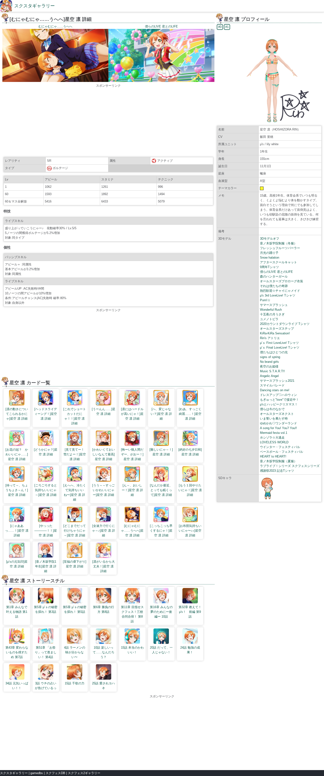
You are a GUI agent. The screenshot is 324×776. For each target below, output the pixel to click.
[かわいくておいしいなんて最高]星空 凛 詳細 (103, 454)
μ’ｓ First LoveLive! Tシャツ (279, 343)
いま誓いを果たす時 (274, 418)
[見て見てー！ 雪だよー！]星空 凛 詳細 (75, 454)
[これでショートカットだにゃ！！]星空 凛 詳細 (74, 416)
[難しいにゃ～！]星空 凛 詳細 (161, 452)
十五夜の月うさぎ (272, 314)
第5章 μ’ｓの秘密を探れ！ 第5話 (74, 609)
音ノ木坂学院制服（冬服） (278, 243)
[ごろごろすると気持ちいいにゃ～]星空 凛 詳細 (45, 490)
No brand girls (269, 361)
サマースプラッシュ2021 (277, 380)
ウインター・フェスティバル (280, 447)
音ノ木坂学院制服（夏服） (278, 461)
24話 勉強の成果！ (190, 650)
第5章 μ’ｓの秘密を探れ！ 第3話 (45, 609)
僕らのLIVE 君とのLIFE (276, 272)
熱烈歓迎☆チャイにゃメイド (280, 290)
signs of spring (270, 357)
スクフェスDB (55, 773)
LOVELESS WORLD (274, 442)
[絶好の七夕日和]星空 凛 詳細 (190, 452)
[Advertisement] (108, 121)
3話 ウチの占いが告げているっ (45, 686)
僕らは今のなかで (272, 409)
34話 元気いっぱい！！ (16, 686)
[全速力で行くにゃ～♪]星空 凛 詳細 (103, 530)
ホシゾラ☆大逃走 (272, 437)
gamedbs (36, 773)
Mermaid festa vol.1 (273, 433)
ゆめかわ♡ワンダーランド (278, 423)
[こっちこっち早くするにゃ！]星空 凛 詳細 (161, 530)
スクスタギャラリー (34, 5)
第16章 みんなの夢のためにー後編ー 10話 (161, 611)
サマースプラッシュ (274, 305)
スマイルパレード (272, 385)
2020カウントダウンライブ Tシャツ (285, 324)
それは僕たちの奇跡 (274, 286)
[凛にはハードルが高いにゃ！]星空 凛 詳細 (132, 413)
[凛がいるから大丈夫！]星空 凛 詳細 (103, 566)
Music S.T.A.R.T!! (272, 371)
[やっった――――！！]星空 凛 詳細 (45, 530)
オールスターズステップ (277, 328)
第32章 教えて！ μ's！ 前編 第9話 (190, 611)
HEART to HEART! (273, 456)
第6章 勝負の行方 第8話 (103, 609)
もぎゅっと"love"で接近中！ (279, 399)
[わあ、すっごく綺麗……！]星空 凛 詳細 (190, 413)
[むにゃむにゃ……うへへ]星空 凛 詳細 (132, 530)
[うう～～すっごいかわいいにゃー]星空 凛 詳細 (103, 490)
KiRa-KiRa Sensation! (275, 333)
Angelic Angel (269, 376)
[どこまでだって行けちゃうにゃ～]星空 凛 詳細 (74, 530)
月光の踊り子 (269, 253)
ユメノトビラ (269, 319)
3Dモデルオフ (269, 238)
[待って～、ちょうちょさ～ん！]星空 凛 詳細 (16, 490)
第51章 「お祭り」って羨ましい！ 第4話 (45, 652)
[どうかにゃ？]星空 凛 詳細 (45, 452)
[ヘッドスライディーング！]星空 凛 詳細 (45, 413)
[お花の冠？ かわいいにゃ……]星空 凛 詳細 (16, 454)
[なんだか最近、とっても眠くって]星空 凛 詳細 (161, 490)
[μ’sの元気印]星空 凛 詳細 (17, 564)
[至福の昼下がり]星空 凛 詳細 (74, 564)
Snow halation (269, 257)
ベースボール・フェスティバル (281, 451)
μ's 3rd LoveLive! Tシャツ (277, 295)
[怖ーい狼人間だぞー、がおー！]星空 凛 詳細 (132, 454)
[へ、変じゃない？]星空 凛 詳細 (161, 413)
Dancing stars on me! (274, 390)
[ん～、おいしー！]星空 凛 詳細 (132, 490)
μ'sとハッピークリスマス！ (279, 404)
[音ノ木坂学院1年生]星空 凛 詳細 (45, 566)
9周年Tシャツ (269, 267)
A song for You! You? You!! (278, 428)
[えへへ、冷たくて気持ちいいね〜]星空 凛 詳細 (74, 492)
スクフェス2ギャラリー (84, 773)
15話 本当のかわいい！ (132, 650)
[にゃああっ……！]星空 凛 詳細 (16, 530)
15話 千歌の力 (74, 683)
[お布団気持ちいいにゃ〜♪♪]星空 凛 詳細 (190, 530)
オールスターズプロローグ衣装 (281, 281)
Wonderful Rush (271, 309)
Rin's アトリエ (270, 338)
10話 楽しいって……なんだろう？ (103, 652)
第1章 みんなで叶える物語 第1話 (16, 611)
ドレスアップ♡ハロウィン (278, 395)
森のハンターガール (274, 276)
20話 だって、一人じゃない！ (161, 650)
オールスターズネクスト (277, 414)
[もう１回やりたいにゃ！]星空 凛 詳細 (190, 490)
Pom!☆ (265, 300)
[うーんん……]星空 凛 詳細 (103, 411)
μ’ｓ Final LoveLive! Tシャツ (279, 347)
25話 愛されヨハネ (103, 686)
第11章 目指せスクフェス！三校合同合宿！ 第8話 (132, 614)
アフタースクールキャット (278, 262)
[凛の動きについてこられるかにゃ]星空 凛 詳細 (16, 413)
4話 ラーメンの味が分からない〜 (74, 652)
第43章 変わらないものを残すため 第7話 (16, 652)
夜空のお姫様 (269, 366)
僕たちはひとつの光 (274, 352)
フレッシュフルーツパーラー (280, 248)
